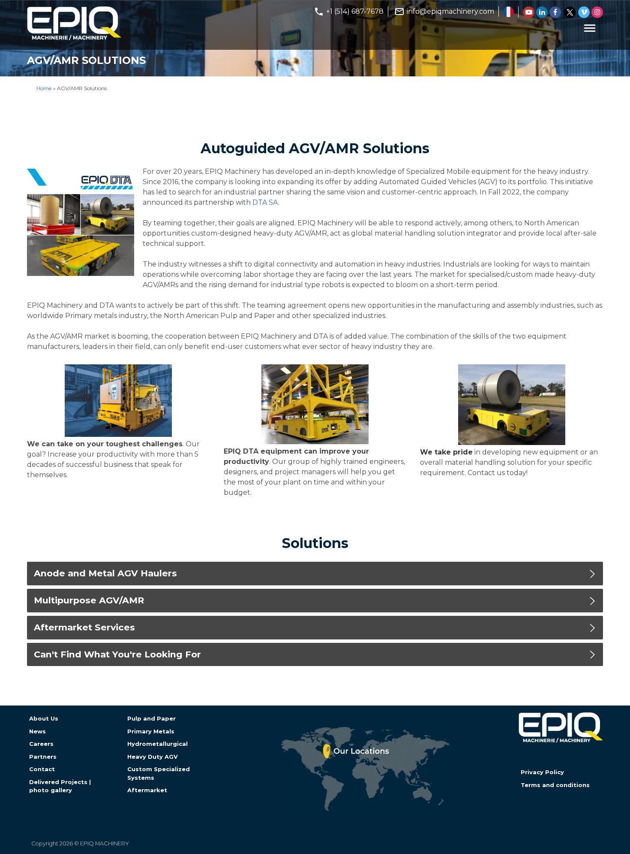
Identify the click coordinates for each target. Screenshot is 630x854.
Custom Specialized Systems (158, 773)
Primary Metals (150, 731)
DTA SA (265, 202)
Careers (41, 743)
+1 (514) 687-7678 (355, 11)
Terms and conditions (555, 784)
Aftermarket (147, 790)
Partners (43, 756)
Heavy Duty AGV (152, 756)
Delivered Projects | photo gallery (60, 785)
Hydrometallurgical (157, 743)
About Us (43, 718)
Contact (42, 769)
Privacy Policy (542, 772)
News (37, 731)
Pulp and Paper (151, 718)
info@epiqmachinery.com (450, 11)
